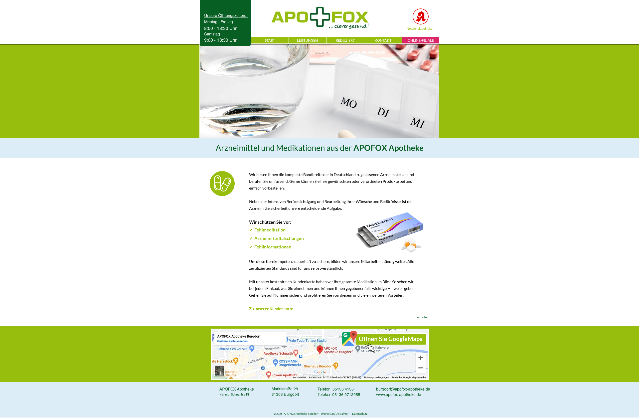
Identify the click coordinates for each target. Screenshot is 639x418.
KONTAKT (383, 40)
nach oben (422, 317)
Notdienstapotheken (420, 28)
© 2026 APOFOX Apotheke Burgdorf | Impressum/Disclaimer (311, 413)
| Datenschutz (358, 413)
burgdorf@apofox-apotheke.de (403, 389)
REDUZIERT (345, 40)
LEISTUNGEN (307, 40)
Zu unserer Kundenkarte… (272, 308)
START (270, 40)
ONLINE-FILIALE (421, 40)
